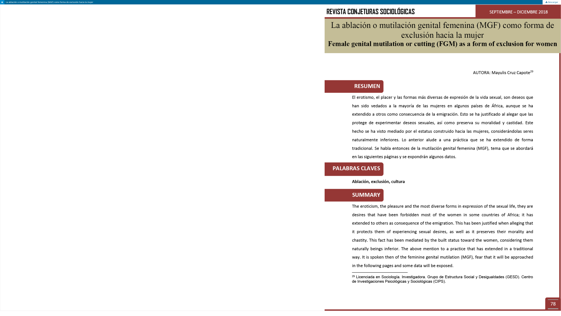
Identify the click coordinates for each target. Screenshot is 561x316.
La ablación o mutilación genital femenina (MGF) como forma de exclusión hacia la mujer (49, 2)
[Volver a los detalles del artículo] (2, 2)
